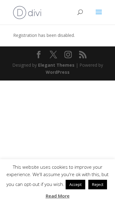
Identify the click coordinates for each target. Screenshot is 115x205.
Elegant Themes (56, 65)
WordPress (58, 72)
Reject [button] (97, 184)
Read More (58, 196)
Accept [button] (75, 184)
